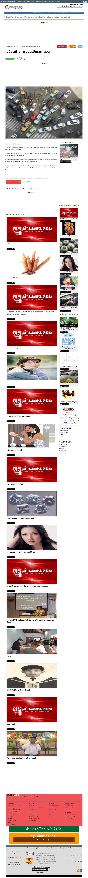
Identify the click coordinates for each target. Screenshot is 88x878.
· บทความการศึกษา (68, 806)
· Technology (10, 804)
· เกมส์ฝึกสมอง (52, 817)
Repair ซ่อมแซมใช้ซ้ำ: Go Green (69, 159)
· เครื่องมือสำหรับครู (69, 819)
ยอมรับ (85, 1)
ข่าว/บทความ (72, 46)
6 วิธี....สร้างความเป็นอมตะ (68, 254)
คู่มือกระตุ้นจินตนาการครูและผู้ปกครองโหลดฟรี (68, 347)
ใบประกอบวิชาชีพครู (63, 430)
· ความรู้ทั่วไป (32, 804)
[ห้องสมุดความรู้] (29, 17)
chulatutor (61, 448)
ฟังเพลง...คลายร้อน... (69, 271)
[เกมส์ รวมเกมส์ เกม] (62, 17)
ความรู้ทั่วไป (17, 46)
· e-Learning (10, 808)
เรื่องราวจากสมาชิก (62, 46)
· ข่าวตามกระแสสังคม (53, 806)
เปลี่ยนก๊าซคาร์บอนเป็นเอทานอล (13, 189)
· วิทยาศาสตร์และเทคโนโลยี (35, 808)
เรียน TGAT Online (63, 444)
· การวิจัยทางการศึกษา (69, 808)
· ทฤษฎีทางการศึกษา (69, 804)
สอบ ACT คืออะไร (62, 446)
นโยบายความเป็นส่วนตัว (54, 1)
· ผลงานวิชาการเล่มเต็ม (70, 817)
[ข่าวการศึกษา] (14, 17)
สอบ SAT (61, 439)
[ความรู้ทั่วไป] (68, 17)
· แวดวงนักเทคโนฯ (11, 824)
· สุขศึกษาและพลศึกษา (34, 814)
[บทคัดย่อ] (56, 17)
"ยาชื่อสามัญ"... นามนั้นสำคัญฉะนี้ (69, 402)
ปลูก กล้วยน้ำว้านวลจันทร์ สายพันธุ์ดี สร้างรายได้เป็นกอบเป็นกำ (69, 328)
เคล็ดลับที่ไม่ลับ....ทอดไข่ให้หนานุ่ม (68, 218)
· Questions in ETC (12, 822)
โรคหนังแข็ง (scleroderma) (69, 289)
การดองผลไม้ (69, 384)
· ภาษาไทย (31, 812)
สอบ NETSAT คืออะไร (63, 432)
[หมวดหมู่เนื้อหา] (39, 17)
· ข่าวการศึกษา (51, 804)
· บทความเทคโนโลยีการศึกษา (14, 806)
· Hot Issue (10, 818)
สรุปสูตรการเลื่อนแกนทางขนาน (69, 366)
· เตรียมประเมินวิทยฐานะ (70, 815)
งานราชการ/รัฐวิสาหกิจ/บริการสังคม (31, 46)
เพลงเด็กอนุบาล (62, 450)
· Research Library (12, 820)
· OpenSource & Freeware (14, 812)
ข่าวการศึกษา (9, 46)
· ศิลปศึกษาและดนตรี (34, 818)
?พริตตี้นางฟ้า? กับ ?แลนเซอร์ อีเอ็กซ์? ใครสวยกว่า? (69, 308)
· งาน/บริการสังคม (52, 808)
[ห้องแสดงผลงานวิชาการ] (48, 17)
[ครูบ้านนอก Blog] (21, 17)
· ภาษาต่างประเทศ (33, 810)
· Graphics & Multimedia (14, 810)
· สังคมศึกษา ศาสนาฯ (34, 816)
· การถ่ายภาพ (10, 816)
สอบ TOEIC (61, 437)
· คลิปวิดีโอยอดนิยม (53, 810)
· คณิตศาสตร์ (32, 806)
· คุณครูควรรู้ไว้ (67, 813)
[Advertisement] (44, 32)
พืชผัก (68, 236)
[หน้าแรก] (7, 17)
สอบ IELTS (61, 434)
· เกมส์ (49, 815)
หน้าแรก (80, 46)
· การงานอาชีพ (32, 820)
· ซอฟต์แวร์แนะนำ (11, 814)
